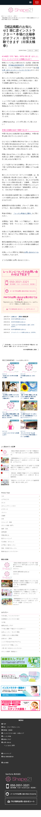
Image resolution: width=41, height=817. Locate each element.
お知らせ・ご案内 (33, 50)
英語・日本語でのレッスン (9, 548)
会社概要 (5, 762)
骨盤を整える (5, 535)
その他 (3, 622)
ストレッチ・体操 (6, 522)
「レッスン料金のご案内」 (22, 213)
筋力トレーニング (6, 538)
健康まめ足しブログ (7, 625)
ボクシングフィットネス (8, 506)
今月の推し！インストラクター (10, 615)
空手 (2, 519)
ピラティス (4, 509)
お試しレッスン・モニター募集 (10, 632)
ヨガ (2, 496)
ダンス (3, 502)
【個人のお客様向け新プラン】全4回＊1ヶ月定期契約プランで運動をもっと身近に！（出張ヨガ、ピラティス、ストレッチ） (25, 467)
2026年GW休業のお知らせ (18, 322)
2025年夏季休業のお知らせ (18, 329)
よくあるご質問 (10, 745)
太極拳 (3, 515)
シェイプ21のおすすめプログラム (11, 641)
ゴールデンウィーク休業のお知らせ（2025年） (24, 332)
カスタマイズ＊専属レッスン (9, 645)
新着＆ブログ (7, 739)
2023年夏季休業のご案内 (30, 349)
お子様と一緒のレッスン (8, 545)
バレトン (4, 512)
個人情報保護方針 (8, 756)
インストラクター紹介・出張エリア (13, 733)
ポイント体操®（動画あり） (9, 651)
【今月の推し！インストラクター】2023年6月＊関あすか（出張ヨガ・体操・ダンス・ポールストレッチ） (21, 345)
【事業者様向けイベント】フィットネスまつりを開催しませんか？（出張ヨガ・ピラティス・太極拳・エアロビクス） (25, 460)
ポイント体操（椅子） (7, 525)
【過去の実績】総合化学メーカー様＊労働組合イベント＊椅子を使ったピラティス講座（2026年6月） (25, 452)
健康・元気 (4, 528)
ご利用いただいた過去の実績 (9, 635)
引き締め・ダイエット (7, 541)
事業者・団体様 (7, 730)
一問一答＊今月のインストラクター (11, 648)
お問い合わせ (37, 2)
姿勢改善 (4, 532)
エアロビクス (5, 499)
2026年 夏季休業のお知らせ (18, 319)
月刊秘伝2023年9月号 (16, 65)
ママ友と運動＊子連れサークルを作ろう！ (13, 628)
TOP (4, 724)
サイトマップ (7, 753)
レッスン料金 (7, 736)
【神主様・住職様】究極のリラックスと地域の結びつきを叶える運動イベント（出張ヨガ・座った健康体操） (25, 475)
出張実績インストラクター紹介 (10, 619)
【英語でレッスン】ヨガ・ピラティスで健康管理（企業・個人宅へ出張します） (25, 481)
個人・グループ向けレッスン (11, 727)
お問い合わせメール (31, 252)
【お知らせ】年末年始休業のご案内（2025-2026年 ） (23, 325)
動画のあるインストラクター (9, 551)
